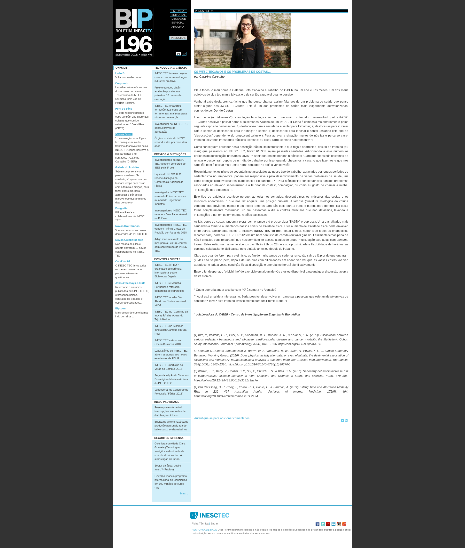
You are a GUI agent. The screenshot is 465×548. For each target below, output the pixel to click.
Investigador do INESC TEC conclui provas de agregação (171, 127)
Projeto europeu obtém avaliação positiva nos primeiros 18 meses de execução (168, 93)
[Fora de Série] (342, 420)
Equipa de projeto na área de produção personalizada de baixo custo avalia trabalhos (171, 425)
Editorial (178, 14)
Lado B (119, 73)
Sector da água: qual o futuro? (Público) (168, 467)
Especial (177, 22)
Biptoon (120, 308)
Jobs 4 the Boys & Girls (130, 283)
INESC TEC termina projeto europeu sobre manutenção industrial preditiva (171, 77)
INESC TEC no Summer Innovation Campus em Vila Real (170, 329)
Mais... (184, 493)
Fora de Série (123, 108)
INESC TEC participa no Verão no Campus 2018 (169, 366)
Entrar (214, 523)
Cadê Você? (122, 261)
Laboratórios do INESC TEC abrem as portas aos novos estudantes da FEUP (171, 354)
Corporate (121, 83)
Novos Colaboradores (129, 239)
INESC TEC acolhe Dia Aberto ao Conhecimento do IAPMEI (171, 301)
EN (184, 53)
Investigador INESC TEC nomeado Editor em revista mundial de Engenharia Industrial (170, 198)
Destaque (178, 18)
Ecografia (121, 208)
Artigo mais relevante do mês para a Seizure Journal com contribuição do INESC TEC (171, 245)
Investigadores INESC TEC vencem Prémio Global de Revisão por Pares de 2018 (171, 228)
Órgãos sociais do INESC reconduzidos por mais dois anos (171, 142)
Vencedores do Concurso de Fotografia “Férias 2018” (171, 391)
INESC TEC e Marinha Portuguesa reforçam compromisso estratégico (169, 287)
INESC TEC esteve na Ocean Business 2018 (168, 342)
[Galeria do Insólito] (346, 420)
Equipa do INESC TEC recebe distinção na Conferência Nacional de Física (169, 180)
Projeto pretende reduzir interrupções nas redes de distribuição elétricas (170, 411)
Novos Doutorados (127, 226)
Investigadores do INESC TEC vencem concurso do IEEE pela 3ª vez (170, 163)
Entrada (177, 10)
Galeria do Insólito (127, 167)
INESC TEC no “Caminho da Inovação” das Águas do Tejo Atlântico (171, 315)
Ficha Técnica (200, 523)
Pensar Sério (123, 134)
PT (178, 53)
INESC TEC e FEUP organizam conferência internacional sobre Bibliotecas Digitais (168, 270)
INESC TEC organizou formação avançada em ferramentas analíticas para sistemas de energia (171, 111)
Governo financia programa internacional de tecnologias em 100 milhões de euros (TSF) (171, 482)
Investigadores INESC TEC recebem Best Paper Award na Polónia (171, 214)
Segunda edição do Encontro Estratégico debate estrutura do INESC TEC (171, 379)
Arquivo (177, 26)
